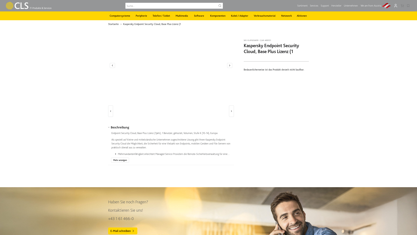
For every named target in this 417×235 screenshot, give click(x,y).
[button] (112, 65)
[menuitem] (302, 6)
